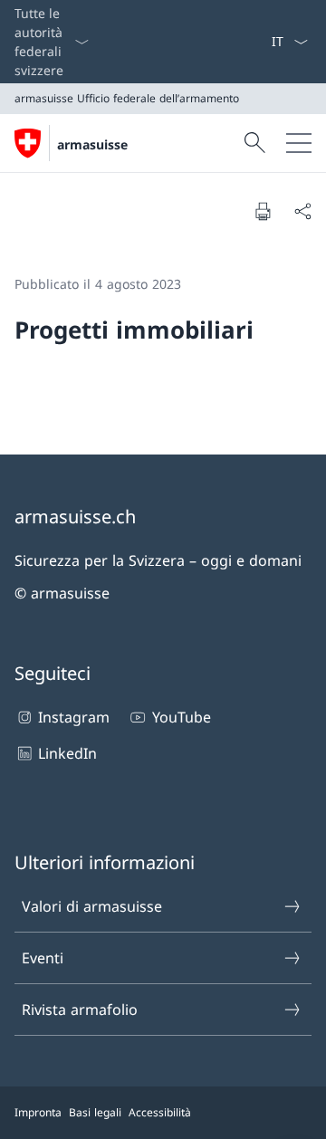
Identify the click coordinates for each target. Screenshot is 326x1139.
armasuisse (92, 144)
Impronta (38, 1112)
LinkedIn (67, 753)
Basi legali (95, 1112)
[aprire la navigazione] (299, 143)
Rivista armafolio (80, 1009)
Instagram (74, 717)
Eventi (42, 958)
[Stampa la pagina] (263, 211)
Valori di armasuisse (92, 906)
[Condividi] (302, 211)
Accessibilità (160, 1112)
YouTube (181, 717)
